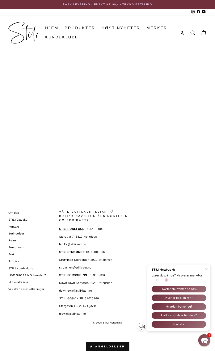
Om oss (13, 212)
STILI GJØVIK (69, 298)
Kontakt (13, 226)
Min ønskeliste (18, 282)
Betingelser (16, 233)
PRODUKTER (80, 28)
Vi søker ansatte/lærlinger (26, 289)
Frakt (12, 254)
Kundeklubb (61, 37)
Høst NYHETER (121, 28)
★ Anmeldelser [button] (107, 346)
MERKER (157, 28)
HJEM (51, 28)
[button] (204, 340)
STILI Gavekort (19, 219)
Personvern (16, 247)
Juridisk (13, 261)
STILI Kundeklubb (20, 268)
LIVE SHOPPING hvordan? (27, 275)
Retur (12, 240)
